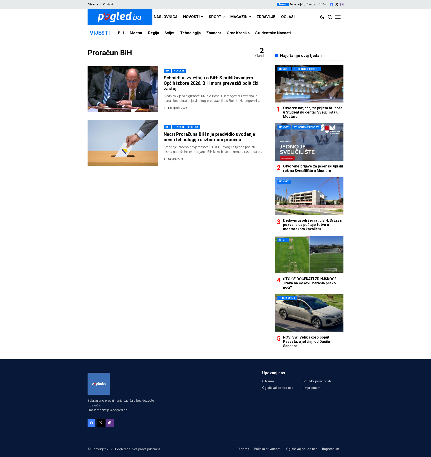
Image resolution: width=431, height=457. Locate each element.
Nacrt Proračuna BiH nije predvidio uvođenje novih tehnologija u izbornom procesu (209, 137)
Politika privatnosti (317, 381)
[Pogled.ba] (120, 17)
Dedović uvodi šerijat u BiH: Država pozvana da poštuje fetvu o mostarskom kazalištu (312, 224)
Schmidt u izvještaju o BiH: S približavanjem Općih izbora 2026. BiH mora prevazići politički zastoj (211, 83)
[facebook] (331, 4)
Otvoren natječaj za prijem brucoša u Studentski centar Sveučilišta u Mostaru (313, 112)
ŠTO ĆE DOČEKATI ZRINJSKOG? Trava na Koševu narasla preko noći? (309, 283)
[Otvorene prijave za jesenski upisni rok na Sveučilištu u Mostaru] (309, 142)
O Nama (93, 4)
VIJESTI (100, 33)
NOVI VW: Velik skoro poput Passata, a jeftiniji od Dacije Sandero (306, 341)
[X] (336, 4)
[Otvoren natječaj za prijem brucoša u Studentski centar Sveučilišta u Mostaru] (309, 84)
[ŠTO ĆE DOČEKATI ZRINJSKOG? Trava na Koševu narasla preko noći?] (309, 254)
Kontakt (108, 4)
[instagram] (341, 4)
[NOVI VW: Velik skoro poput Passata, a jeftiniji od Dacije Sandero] (309, 313)
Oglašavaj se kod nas (277, 388)
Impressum (312, 388)
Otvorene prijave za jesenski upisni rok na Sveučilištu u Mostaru (313, 168)
